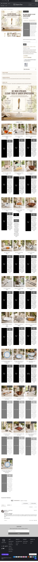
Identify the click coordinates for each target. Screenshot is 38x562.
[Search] (36, 5)
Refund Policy (10, 551)
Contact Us (31, 541)
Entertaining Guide (11, 541)
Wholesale (10, 546)
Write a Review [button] (33, 503)
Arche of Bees (29, 57)
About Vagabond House (19, 541)
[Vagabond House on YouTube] (3, 548)
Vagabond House (5, 557)
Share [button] (6, 520)
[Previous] (2, 21)
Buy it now (10, 141)
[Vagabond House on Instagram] (5, 546)
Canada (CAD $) (32, 554)
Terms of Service (11, 549)
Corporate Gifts (11, 544)
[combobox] (33, 5)
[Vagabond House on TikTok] (2, 548)
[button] (5, 3)
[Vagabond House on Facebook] (3, 546)
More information (27, 69)
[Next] (21, 21)
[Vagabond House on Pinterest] (7, 546)
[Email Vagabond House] (2, 546)
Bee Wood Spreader (7, 518)
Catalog (17, 544)
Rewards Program (25, 541)
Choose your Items (28, 373)
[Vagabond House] (18, 4)
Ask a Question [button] (26, 503)
